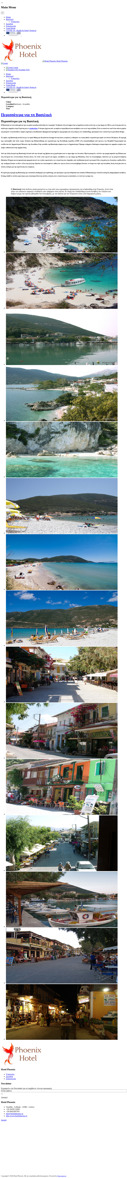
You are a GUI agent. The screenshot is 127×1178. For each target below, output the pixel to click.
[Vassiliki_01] (62, 702)
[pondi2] (62, 589)
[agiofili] (62, 252)
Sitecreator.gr (61, 1176)
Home (8, 17)
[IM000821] (62, 421)
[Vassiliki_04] (62, 870)
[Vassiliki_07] (62, 1039)
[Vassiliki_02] (62, 758)
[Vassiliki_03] (62, 814)
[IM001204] (62, 477)
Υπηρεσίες (15, 22)
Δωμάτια (9, 24)
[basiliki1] (62, 364)
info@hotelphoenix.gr (14, 1114)
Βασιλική (9, 19)
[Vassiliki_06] (62, 983)
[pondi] (62, 533)
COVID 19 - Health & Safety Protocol (21, 30)
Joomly (4, 1120)
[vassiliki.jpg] (62, 645)
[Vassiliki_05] (62, 927)
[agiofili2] (62, 308)
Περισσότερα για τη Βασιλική (26, 114)
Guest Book (10, 28)
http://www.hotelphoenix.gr (16, 1116)
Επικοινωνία (11, 26)
